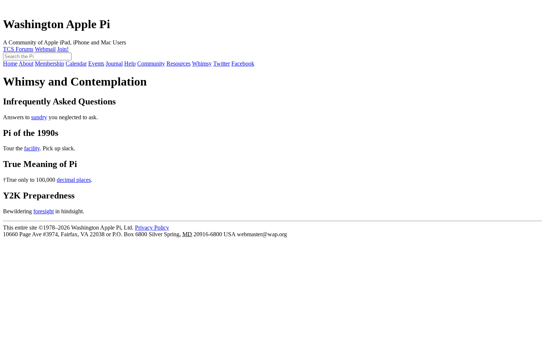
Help (130, 63)
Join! (63, 49)
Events (96, 63)
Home (10, 63)
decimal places (74, 180)
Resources (178, 63)
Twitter (221, 63)
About (26, 63)
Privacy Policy (152, 227)
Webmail (45, 49)
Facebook (242, 63)
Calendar (76, 63)
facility (32, 148)
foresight (43, 211)
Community (151, 63)
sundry (39, 117)
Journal (114, 63)
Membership (49, 63)
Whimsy (202, 63)
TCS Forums (18, 49)
